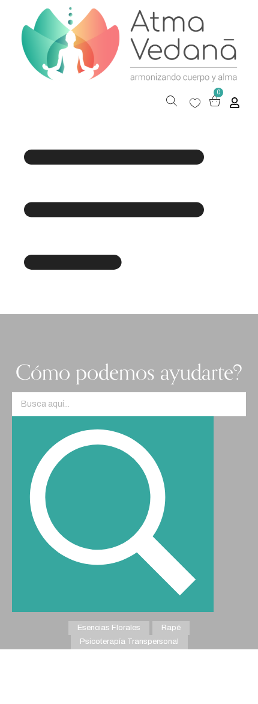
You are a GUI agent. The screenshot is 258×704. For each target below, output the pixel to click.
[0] (214, 103)
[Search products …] (172, 103)
